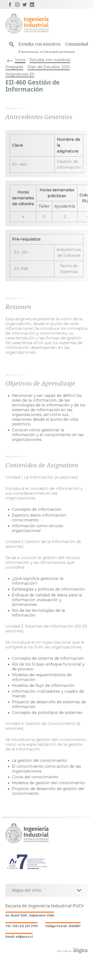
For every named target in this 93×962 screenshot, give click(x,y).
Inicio (20, 59)
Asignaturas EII (19, 74)
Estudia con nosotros (39, 44)
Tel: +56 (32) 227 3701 (21, 926)
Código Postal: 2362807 (62, 926)
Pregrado (14, 67)
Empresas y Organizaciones (46, 52)
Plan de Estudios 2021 (48, 67)
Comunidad (76, 44)
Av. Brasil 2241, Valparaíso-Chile (29, 915)
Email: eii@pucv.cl (19, 936)
